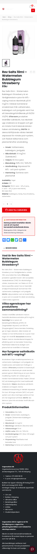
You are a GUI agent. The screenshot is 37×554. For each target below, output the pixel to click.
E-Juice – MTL (7, 189)
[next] (34, 72)
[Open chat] (32, 549)
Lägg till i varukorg (17, 210)
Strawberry (30, 194)
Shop (10, 17)
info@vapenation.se (18, 479)
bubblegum (13, 194)
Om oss (8, 495)
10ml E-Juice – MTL (17, 186)
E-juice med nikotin (18, 189)
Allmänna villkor (11, 500)
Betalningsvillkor (11, 502)
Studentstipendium (12, 512)
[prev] (30, 72)
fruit (24, 194)
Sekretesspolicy (11, 505)
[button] (33, 10)
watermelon (6, 196)
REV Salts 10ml (7, 191)
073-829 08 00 (17, 476)
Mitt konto (9, 509)
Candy (20, 194)
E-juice (26, 186)
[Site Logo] (7, 9)
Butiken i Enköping (11, 497)
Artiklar (7, 507)
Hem (4, 17)
